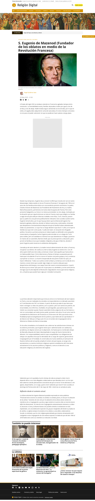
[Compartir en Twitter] (23, 100)
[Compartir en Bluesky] (26, 100)
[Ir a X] (16, 487)
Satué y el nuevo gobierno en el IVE (63, 1)
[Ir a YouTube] (26, 487)
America (45, 10)
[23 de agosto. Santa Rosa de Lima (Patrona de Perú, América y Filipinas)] (71, 431)
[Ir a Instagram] (20, 487)
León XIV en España (22, 10)
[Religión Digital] (24, 5)
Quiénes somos (16, 492)
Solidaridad (76, 10)
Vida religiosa (67, 10)
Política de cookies (53, 492)
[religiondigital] (16, 497)
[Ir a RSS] (39, 487)
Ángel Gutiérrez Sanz (30, 92)
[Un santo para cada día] (47, 21)
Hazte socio (63, 492)
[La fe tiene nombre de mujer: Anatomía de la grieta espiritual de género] (23, 460)
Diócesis (58, 10)
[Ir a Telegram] (36, 487)
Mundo (52, 10)
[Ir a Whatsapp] (33, 487)
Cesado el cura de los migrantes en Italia (31, 1)
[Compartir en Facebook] (21, 100)
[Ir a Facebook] (13, 487)
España (31, 10)
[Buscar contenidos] (72, 5)
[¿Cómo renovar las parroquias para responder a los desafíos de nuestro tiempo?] (71, 460)
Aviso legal (39, 492)
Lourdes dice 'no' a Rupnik (48, 1)
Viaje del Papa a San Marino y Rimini (33, 32)
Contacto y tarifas (29, 492)
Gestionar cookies (49, 497)
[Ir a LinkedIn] (23, 487)
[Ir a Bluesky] (29, 487)
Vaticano (38, 10)
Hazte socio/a (78, 5)
